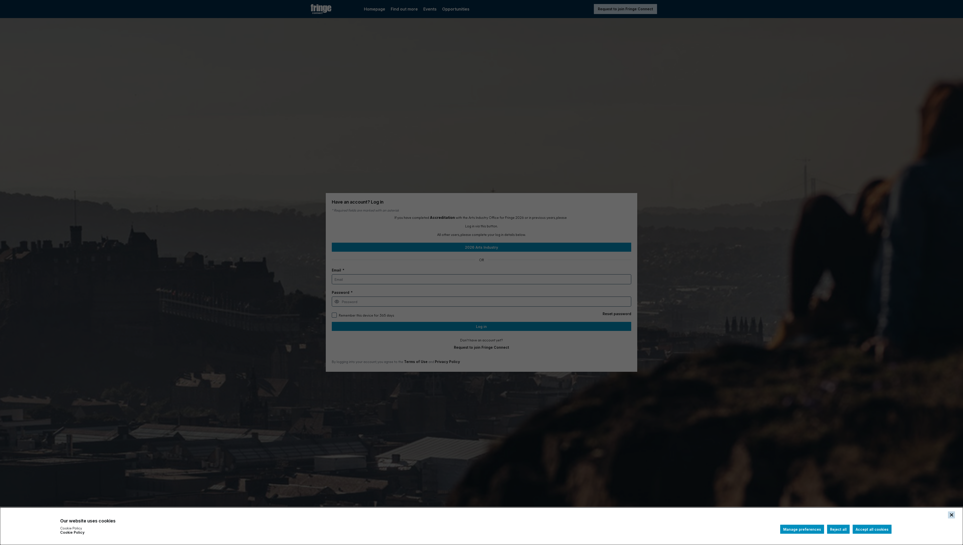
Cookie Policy (72, 532)
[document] (481, 526)
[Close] (951, 514)
